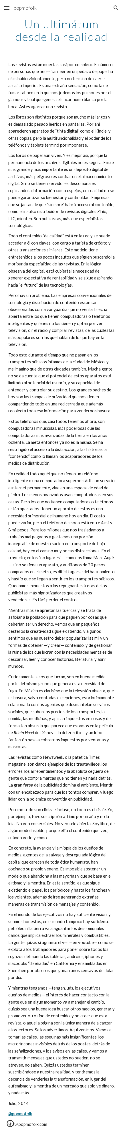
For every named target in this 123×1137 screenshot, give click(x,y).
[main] (61, 30)
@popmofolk (20, 1113)
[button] (7, 8)
